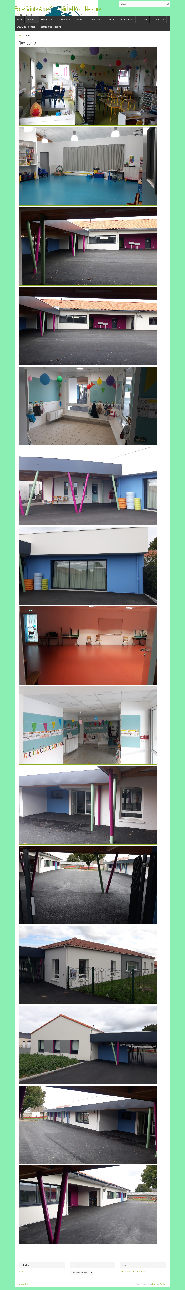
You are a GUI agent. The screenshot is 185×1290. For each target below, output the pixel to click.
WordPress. (164, 1284)
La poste (21, 1272)
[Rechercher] (167, 4)
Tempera (155, 1284)
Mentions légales (24, 1284)
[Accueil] (20, 36)
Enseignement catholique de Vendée (133, 1271)
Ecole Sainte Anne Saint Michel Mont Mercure (58, 9)
